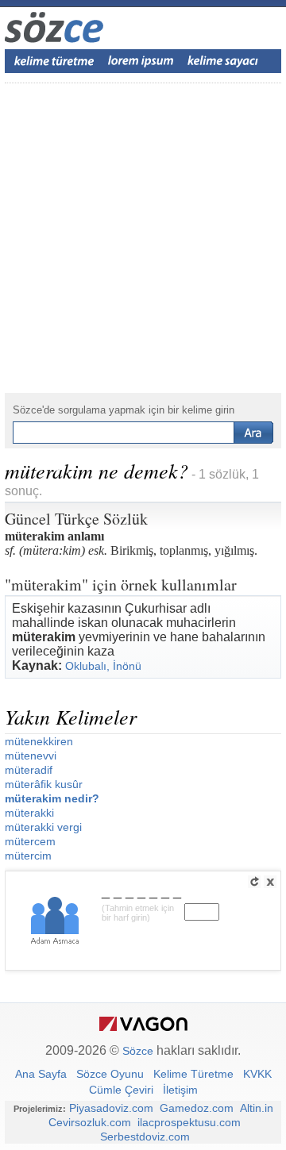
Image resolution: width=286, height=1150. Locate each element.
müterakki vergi (43, 827)
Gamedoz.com (197, 1108)
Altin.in (256, 1108)
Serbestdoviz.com (145, 1136)
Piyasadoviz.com (111, 1108)
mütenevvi (30, 755)
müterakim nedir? (52, 798)
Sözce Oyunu (110, 1073)
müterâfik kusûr (44, 784)
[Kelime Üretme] (54, 61)
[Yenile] (254, 881)
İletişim (180, 1089)
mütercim (28, 855)
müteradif (28, 769)
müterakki (29, 812)
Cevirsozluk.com (89, 1122)
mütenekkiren (39, 741)
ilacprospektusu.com (189, 1122)
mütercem (30, 841)
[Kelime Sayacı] (223, 61)
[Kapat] (270, 881)
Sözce (137, 1050)
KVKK (257, 1073)
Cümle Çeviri (121, 1089)
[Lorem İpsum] (141, 61)
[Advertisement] (143, 238)
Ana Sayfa (41, 1073)
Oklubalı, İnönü (103, 666)
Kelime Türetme (193, 1073)
